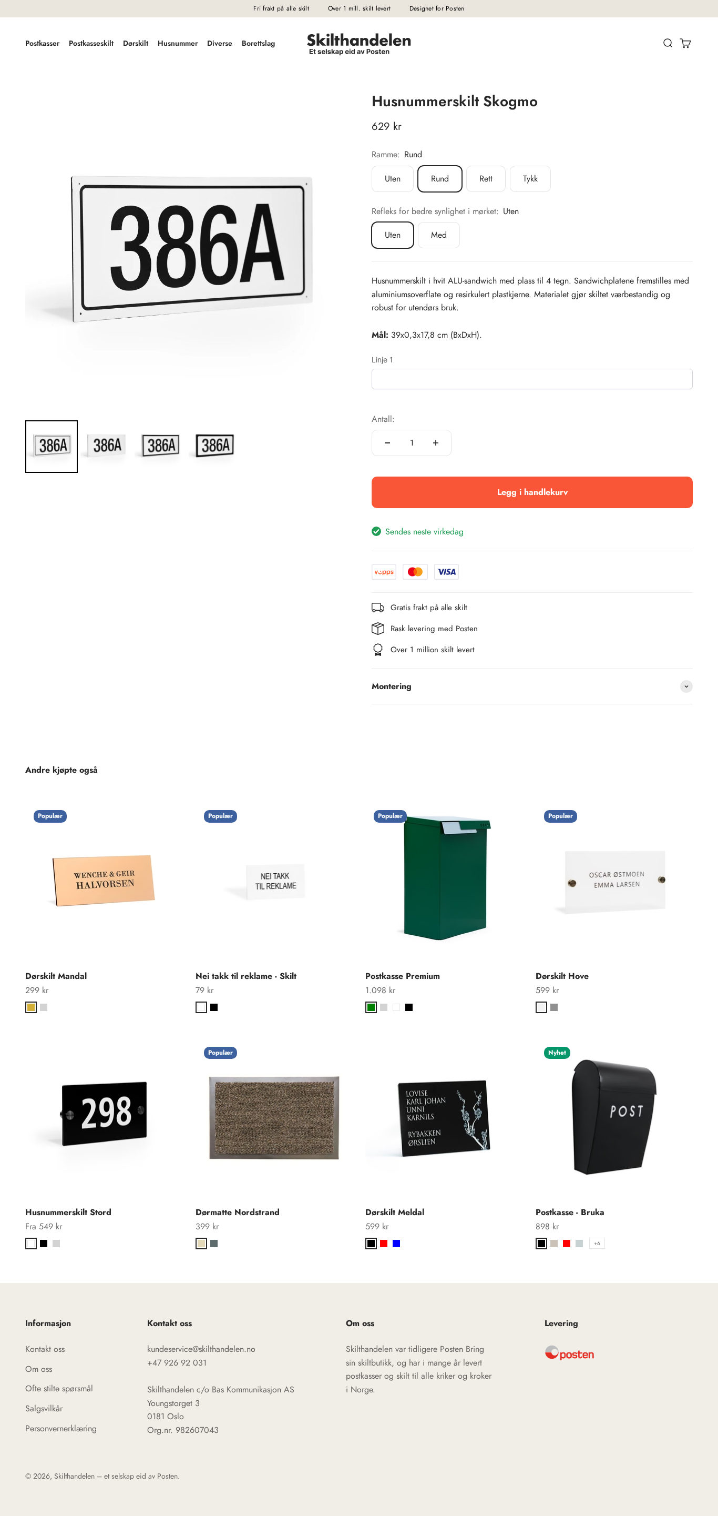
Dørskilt (135, 43)
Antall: (383, 419)
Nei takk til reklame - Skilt (246, 976)
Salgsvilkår (44, 1408)
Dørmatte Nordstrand (238, 1212)
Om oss (38, 1369)
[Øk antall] (435, 443)
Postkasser (42, 43)
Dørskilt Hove (562, 976)
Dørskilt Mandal (56, 976)
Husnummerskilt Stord (68, 1212)
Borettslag (258, 43)
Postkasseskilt (91, 43)
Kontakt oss (45, 1349)
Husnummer (178, 43)
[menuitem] (51, 446)
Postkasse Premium (402, 976)
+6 (597, 1243)
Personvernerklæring (61, 1428)
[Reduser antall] (387, 443)
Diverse (219, 43)
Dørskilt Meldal (394, 1212)
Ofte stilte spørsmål (59, 1388)
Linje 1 (382, 359)
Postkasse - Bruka (570, 1212)
